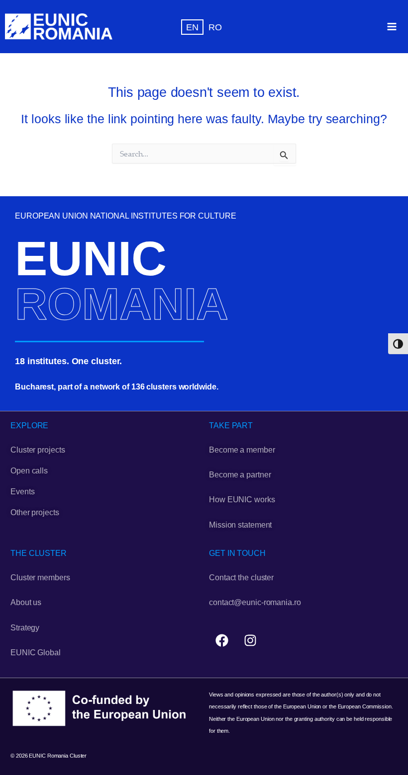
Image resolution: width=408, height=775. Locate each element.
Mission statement (240, 525)
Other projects (34, 512)
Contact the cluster (241, 577)
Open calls (29, 470)
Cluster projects (37, 450)
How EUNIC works (242, 499)
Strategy (24, 627)
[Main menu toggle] (391, 26)
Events (22, 491)
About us (25, 602)
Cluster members (40, 577)
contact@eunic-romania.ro (255, 602)
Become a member (242, 450)
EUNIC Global (35, 652)
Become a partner (240, 474)
